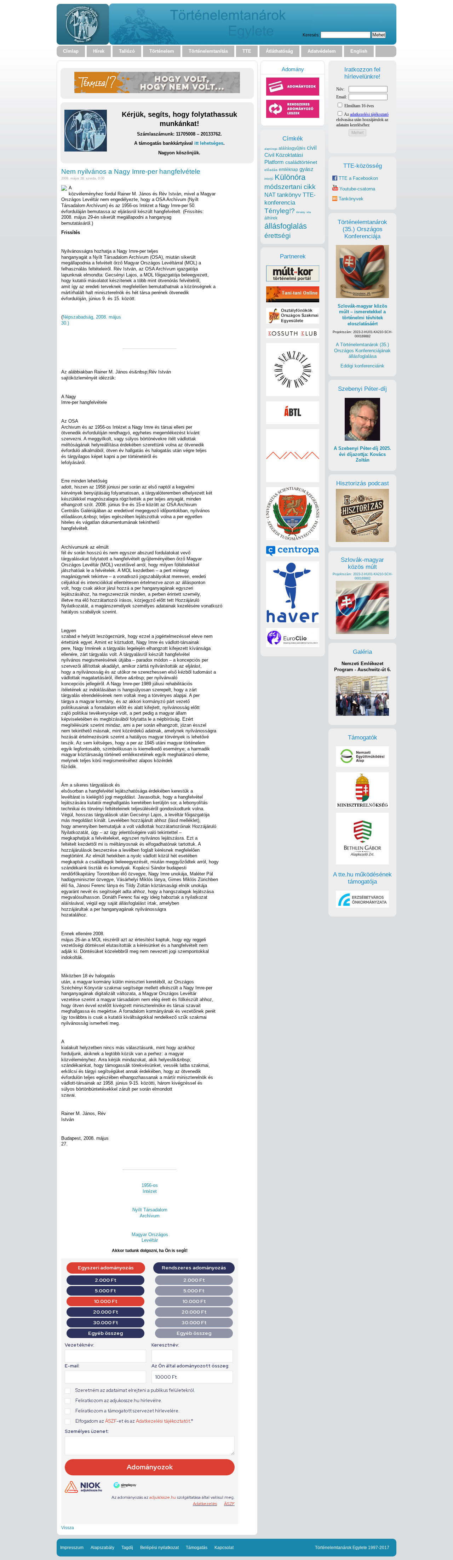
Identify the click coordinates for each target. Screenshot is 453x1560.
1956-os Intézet (150, 1188)
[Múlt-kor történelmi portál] (292, 279)
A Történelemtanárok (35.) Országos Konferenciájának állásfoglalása (362, 350)
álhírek (270, 218)
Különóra (290, 177)
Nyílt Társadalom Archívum (149, 1212)
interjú (268, 179)
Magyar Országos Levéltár (150, 1237)
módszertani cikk (290, 186)
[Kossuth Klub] (292, 336)
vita (308, 212)
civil (312, 147)
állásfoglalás (285, 226)
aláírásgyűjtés (292, 148)
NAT (270, 195)
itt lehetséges (208, 143)
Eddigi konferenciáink (362, 365)
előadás (270, 170)
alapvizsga (270, 148)
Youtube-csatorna (356, 189)
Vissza (67, 1527)
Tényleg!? (279, 211)
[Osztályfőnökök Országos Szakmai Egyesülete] (292, 322)
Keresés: (311, 35)
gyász (306, 169)
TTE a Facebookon (357, 178)
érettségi (277, 235)
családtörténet (301, 162)
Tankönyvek (351, 198)
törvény (300, 212)
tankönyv (289, 195)
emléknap (288, 169)
